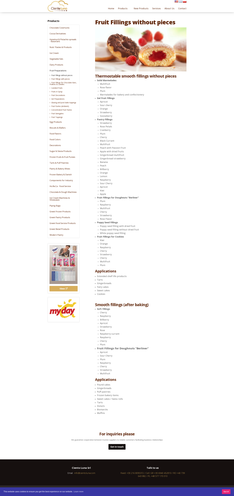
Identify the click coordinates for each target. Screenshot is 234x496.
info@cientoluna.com (84, 473)
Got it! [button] (226, 492)
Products (53, 21)
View (62, 288)
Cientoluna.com (58, 6)
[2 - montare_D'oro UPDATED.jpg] (63, 264)
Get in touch (117, 446)
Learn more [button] (78, 492)
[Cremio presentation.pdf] (63, 308)
